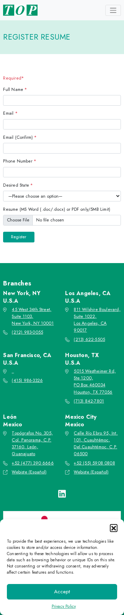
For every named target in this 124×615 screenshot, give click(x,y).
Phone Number (19, 161)
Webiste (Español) (29, 472)
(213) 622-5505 (89, 339)
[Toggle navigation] (113, 10)
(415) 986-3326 (27, 380)
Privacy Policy (64, 606)
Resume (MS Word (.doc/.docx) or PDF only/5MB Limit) (56, 209)
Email (10, 113)
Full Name (15, 89)
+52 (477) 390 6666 (32, 463)
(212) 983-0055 (27, 332)
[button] (113, 527)
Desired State (18, 185)
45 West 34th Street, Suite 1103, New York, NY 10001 (32, 316)
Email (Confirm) (20, 137)
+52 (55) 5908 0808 (94, 463)
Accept (62, 591)
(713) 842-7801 (89, 401)
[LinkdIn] (62, 494)
